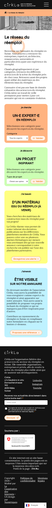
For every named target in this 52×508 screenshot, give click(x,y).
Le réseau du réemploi (16, 13)
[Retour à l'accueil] (5, 12)
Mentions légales (43, 479)
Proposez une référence (24, 332)
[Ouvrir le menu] (46, 4)
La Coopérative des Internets (10, 490)
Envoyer (11, 418)
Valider (39, 138)
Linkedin (37, 380)
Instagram (37, 384)
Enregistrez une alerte (25, 259)
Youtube (37, 387)
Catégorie (12, 134)
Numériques (10, 502)
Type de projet (14, 177)
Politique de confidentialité (27, 479)
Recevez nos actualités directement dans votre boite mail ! (25, 397)
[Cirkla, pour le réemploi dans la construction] (11, 353)
